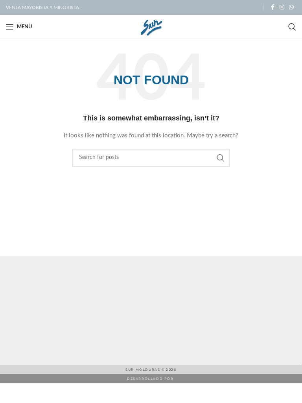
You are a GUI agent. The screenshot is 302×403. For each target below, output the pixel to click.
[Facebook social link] (272, 7)
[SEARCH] (221, 158)
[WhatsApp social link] (291, 7)
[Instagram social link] (282, 7)
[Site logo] (151, 27)
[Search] (292, 27)
